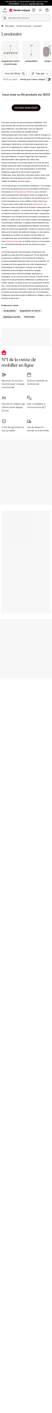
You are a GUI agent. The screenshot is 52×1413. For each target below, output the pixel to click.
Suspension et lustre (30, 310)
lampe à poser (12, 241)
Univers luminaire (24, 26)
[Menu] (5, 9)
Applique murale (11, 316)
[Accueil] (2, 26)
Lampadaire (9, 310)
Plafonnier (29, 316)
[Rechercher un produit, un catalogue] (5, 18)
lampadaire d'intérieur (24, 192)
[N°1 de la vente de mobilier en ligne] (19, 10)
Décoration (9, 26)
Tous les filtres (12, 73)
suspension (38, 204)
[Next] (46, 52)
